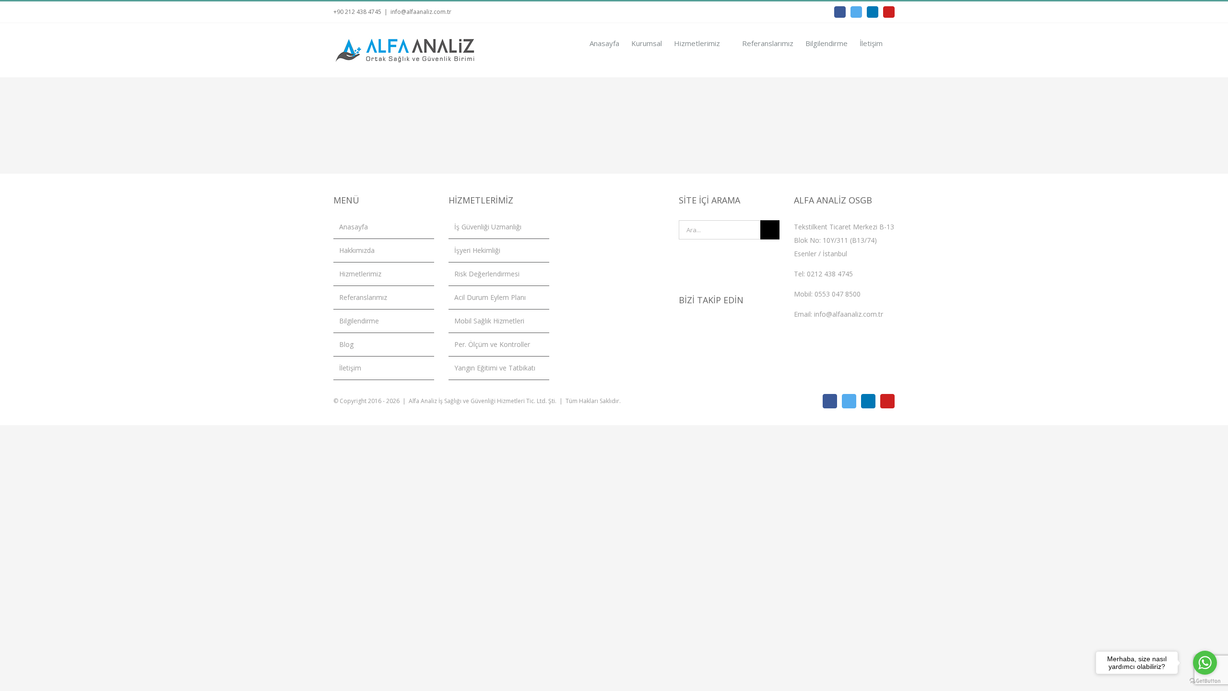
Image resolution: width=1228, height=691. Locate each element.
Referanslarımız (363, 297)
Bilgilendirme (359, 320)
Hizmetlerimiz (360, 273)
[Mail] (733, 327)
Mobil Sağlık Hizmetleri (489, 320)
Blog (346, 344)
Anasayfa (353, 226)
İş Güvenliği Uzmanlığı (487, 226)
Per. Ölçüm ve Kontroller (492, 344)
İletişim (350, 367)
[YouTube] (720, 327)
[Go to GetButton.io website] (1205, 681)
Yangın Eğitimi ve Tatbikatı (494, 367)
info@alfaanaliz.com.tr (420, 12)
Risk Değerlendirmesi (487, 273)
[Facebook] (682, 327)
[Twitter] (694, 327)
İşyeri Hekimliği (477, 250)
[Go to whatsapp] (1205, 663)
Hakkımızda (357, 250)
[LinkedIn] (707, 327)
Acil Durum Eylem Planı (490, 297)
